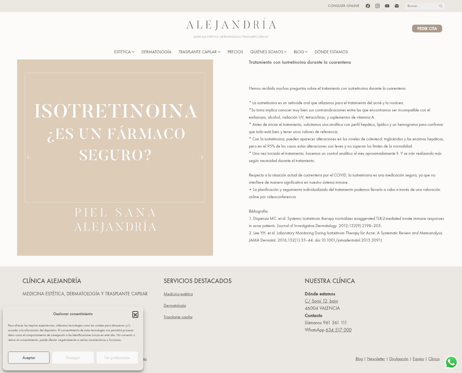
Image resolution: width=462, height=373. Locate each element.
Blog (359, 358)
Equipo (418, 358)
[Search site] (440, 6)
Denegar (73, 357)
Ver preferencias (117, 357)
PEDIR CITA (427, 28)
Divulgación (399, 358)
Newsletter (376, 358)
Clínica (434, 358)
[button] (135, 314)
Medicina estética (178, 293)
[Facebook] (368, 6)
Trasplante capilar (178, 316)
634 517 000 (339, 330)
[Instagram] (377, 6)
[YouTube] (387, 6)
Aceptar (28, 357)
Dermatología (175, 305)
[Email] (397, 6)
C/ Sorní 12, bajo (321, 301)
